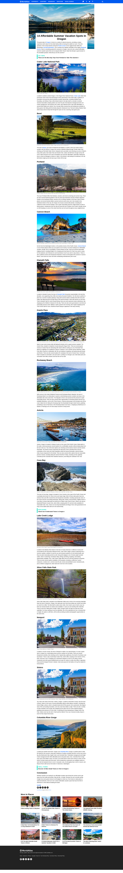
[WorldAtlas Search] (102, 1)
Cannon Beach (82, 246)
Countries (43, 1)
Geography (51, 1)
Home (21, 855)
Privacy (29, 855)
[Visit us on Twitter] (26, 859)
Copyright (34, 855)
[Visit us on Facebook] (23, 859)
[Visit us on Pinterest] (28, 859)
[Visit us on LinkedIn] (31, 859)
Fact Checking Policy (45, 855)
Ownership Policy (61, 855)
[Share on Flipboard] (38, 787)
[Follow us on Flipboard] (21, 859)
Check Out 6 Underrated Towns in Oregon (51, 511)
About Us (38, 855)
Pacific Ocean (62, 45)
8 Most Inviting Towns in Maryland (30, 808)
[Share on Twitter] (43, 787)
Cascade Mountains (48, 47)
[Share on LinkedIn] (48, 787)
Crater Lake (77, 96)
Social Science (69, 1)
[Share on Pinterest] (45, 787)
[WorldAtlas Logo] (25, 1)
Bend (44, 147)
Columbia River (64, 751)
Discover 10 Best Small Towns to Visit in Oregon (53, 768)
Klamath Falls (61, 294)
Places (31, 794)
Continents (34, 1)
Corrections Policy (53, 855)
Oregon (48, 42)
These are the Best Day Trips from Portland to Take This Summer (58, 57)
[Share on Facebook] (40, 787)
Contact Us (25, 855)
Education (60, 1)
